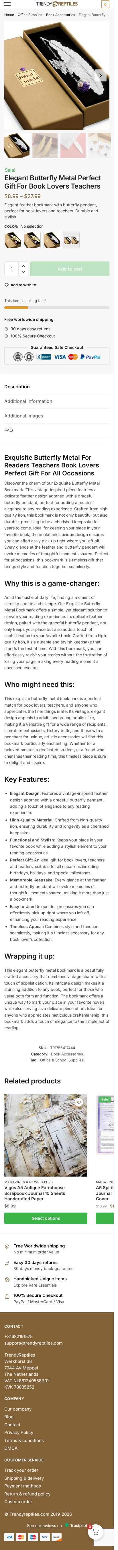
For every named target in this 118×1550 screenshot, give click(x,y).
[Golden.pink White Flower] (12, 240)
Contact (12, 1424)
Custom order (18, 1501)
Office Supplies (30, 15)
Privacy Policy (18, 1432)
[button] (101, 75)
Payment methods (22, 1486)
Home (9, 15)
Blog (8, 1416)
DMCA (10, 1448)
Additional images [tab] (23, 416)
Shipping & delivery (24, 1478)
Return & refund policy (27, 1494)
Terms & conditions (24, 1440)
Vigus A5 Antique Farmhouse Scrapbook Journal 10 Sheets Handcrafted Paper (34, 1193)
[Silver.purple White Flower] (51, 240)
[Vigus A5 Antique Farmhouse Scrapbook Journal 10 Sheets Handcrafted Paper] (45, 1135)
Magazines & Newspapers (28, 1182)
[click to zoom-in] (59, 75)
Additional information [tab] (28, 401)
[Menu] (12, 4)
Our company (18, 1409)
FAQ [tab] (8, 430)
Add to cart (70, 269)
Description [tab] (17, 386)
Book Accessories (60, 15)
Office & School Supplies (62, 1060)
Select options (46, 1218)
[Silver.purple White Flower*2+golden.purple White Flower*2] (71, 240)
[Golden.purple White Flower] (32, 240)
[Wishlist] (78, 1102)
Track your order (21, 1470)
